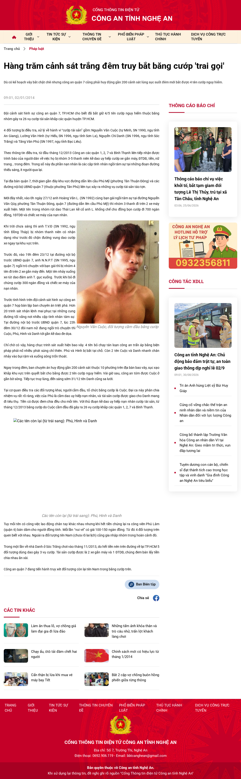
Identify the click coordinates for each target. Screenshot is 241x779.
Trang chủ (12, 49)
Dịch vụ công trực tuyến (212, 708)
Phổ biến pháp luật (132, 708)
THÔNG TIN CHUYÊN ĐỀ (91, 36)
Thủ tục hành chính (169, 708)
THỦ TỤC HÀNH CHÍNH (168, 36)
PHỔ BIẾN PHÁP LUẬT (131, 36)
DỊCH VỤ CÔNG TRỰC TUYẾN (208, 36)
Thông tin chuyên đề (96, 708)
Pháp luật (36, 49)
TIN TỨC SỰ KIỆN (56, 36)
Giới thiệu (29, 36)
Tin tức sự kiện (58, 708)
